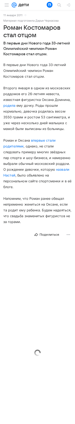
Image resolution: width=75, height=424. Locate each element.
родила (9, 105)
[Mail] (14, 5)
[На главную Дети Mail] (23, 5)
